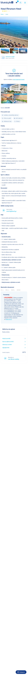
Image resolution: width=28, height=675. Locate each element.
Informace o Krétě (7, 344)
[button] (14, 58)
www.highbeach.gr (11, 211)
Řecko (2, 14)
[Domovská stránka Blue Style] (7, 2)
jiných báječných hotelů (18, 79)
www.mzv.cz (9, 319)
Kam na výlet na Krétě (8, 341)
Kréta (7, 14)
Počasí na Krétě (6, 338)
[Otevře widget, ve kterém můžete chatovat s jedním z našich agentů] (21, 672)
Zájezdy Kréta (5, 347)
